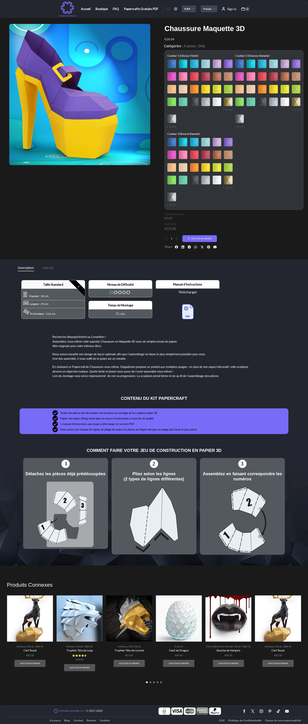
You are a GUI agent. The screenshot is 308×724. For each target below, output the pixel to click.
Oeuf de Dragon (179, 650)
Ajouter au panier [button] (30, 663)
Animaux (21, 646)
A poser (190, 46)
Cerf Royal (30, 650)
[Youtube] (287, 711)
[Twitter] (253, 711)
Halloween (218, 646)
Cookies (105, 720)
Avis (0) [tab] (48, 268)
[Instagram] (175, 8)
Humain (229, 646)
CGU (222, 720)
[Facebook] (244, 711)
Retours (91, 720)
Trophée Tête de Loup (79, 650)
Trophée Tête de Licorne (129, 650)
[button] (168, 9)
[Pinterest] (270, 711)
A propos (55, 720)
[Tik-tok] (278, 711)
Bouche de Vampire (228, 650)
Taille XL (38, 646)
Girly (201, 46)
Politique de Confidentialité (244, 720)
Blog (67, 720)
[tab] (26, 267)
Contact (78, 720)
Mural (30, 646)
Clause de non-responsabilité (283, 720)
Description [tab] (26, 268)
